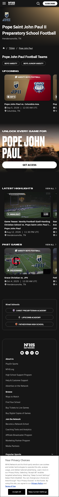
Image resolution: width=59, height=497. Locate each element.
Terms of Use (10, 486)
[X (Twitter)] (27, 353)
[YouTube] (37, 353)
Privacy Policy (37, 483)
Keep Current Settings (38, 492)
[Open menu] (4, 3)
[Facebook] (22, 353)
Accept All (16, 492)
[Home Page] (3, 48)
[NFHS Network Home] (11, 3)
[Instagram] (32, 353)
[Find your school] (38, 3)
